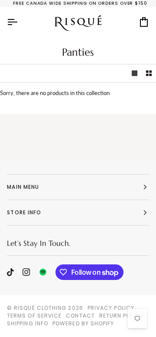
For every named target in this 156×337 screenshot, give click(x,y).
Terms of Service (34, 315)
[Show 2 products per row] (149, 73)
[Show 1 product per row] (134, 73)
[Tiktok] (10, 272)
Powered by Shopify (83, 323)
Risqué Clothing (40, 308)
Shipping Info (27, 323)
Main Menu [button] (23, 187)
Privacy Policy (111, 308)
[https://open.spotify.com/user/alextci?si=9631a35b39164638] (43, 272)
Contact (80, 315)
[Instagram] (26, 272)
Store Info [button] (24, 212)
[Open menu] (20, 22)
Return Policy (121, 315)
